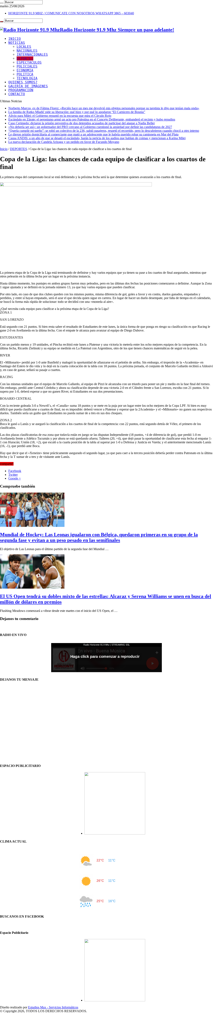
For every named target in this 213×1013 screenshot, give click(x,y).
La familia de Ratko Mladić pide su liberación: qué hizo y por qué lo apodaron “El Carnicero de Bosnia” (76, 112)
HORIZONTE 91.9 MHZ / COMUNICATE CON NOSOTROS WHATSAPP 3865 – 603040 (71, 13)
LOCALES (24, 47)
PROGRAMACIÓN (20, 90)
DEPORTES (25, 58)
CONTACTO (16, 94)
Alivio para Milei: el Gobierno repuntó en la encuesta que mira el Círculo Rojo (59, 115)
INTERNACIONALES (32, 55)
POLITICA (25, 74)
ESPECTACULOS (29, 62)
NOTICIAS (16, 43)
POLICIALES (27, 66)
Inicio (3, 149)
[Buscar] (1, 3)
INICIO (14, 39)
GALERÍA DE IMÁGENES (28, 86)
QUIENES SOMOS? (22, 82)
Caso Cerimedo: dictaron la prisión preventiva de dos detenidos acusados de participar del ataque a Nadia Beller (81, 123)
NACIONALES (27, 51)
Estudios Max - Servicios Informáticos (53, 1007)
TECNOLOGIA (27, 78)
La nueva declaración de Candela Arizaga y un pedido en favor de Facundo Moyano (63, 142)
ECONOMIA (25, 70)
